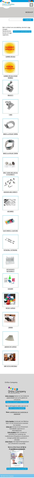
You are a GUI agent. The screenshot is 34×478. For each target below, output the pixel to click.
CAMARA (10, 327)
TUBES (10, 115)
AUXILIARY (10, 289)
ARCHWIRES (10, 211)
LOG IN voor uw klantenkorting (22, 31)
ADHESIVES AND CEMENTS (10, 192)
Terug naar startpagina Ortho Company (17, 402)
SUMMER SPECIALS (10, 57)
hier (29, 27)
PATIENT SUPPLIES (10, 308)
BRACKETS (10, 95)
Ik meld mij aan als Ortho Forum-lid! (17, 468)
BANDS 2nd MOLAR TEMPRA (10, 153)
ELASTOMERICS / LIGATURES (10, 231)
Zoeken (27, 20)
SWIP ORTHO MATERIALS (10, 366)
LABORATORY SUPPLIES (10, 347)
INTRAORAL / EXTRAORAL (10, 250)
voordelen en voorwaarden (18, 449)
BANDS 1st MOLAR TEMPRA (10, 134)
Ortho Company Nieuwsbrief (16, 408)
